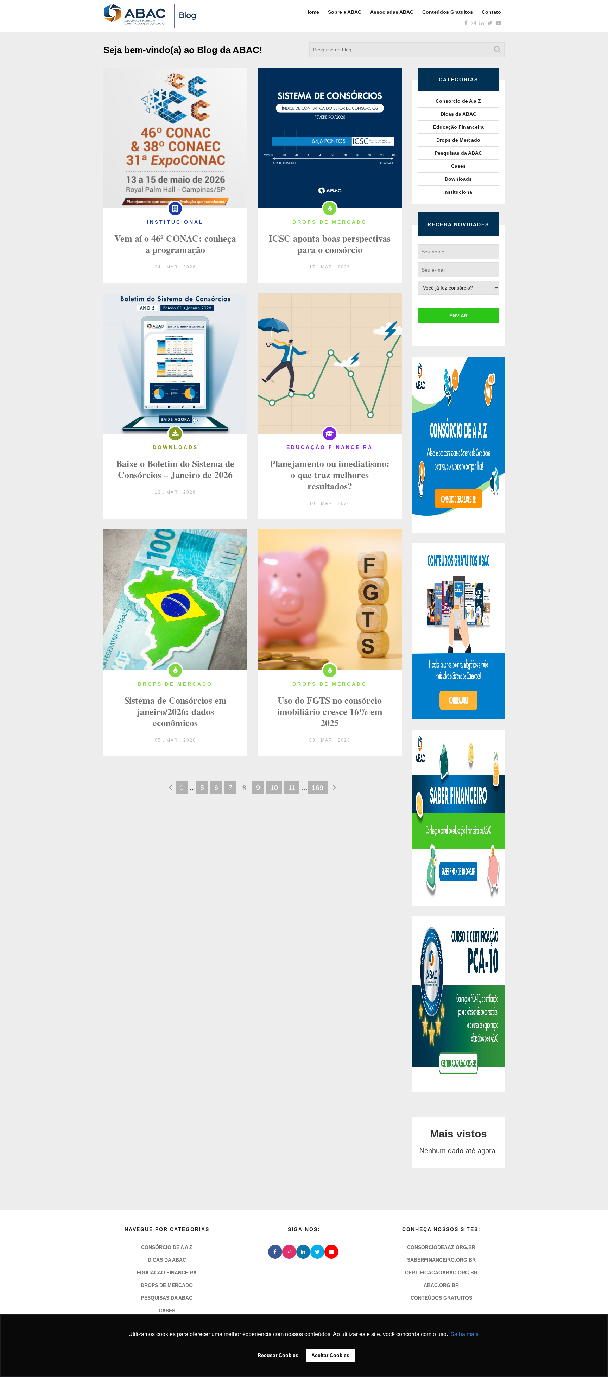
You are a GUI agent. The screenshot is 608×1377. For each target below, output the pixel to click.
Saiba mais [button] (464, 1334)
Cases (458, 166)
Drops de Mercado (458, 140)
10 (274, 788)
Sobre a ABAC (344, 12)
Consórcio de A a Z (458, 101)
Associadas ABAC (391, 12)
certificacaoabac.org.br (441, 1272)
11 (291, 788)
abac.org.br (441, 1285)
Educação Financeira (458, 127)
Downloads (458, 179)
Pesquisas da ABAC (458, 153)
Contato (491, 12)
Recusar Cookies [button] (278, 1355)
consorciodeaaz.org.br (441, 1247)
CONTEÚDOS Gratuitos (441, 1298)
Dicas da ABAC (458, 114)
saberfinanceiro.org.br (441, 1260)
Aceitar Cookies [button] (330, 1355)
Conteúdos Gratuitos (447, 12)
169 (317, 788)
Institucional (458, 192)
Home (312, 12)
